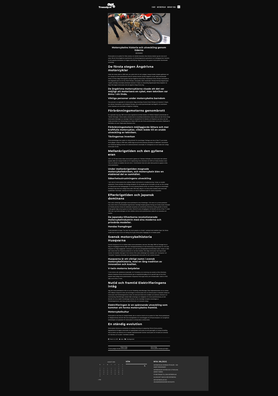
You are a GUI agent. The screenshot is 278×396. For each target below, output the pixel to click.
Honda (159, 205)
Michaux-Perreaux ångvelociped (160, 81)
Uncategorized (139, 53)
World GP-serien (137, 209)
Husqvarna (115, 244)
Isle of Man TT (157, 140)
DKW (151, 161)
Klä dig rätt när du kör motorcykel (165, 377)
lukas (122, 339)
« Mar (99, 379)
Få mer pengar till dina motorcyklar (165, 374)
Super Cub (161, 230)
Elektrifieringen (120, 297)
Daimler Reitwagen (114, 117)
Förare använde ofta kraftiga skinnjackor (126, 184)
